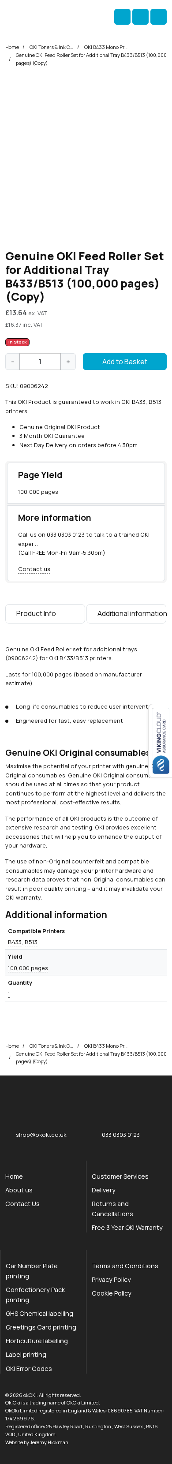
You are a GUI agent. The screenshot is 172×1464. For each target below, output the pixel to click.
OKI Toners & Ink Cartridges (52, 47)
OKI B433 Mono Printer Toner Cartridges (106, 47)
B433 (15, 942)
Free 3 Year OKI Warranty (127, 1227)
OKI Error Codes (29, 1368)
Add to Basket (124, 361)
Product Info (36, 613)
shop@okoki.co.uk (41, 1135)
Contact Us (22, 1203)
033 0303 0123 (66, 534)
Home (12, 47)
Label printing (26, 1354)
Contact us (34, 569)
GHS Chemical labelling (39, 1313)
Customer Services (120, 1176)
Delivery (104, 1190)
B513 (31, 942)
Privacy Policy (111, 1279)
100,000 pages (28, 968)
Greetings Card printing (41, 1327)
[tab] (45, 615)
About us (19, 1190)
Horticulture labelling (37, 1341)
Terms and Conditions (125, 1266)
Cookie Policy (111, 1293)
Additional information (131, 613)
